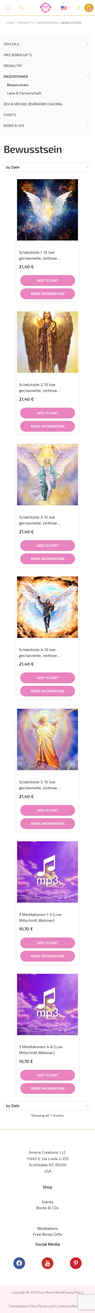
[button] (45, 8)
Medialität (13, 66)
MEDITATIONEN (16, 76)
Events (10, 115)
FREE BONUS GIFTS (18, 55)
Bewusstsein (17, 85)
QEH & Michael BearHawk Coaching (33, 104)
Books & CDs (14, 125)
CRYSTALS (11, 44)
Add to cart (47, 280)
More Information (47, 294)
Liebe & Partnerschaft (24, 93)
